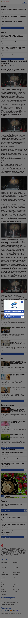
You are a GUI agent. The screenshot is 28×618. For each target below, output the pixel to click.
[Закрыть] (22, 302)
